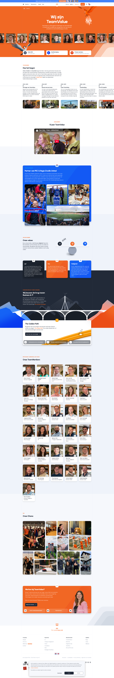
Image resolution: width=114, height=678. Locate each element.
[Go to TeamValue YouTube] (86, 662)
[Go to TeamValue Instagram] (90, 662)
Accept (69, 673)
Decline (78, 673)
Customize (59, 673)
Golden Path (39, 77)
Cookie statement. (34, 667)
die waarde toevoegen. (40, 304)
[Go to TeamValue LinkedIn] (88, 662)
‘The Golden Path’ (38, 328)
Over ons (28, 8)
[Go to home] (23, 4)
